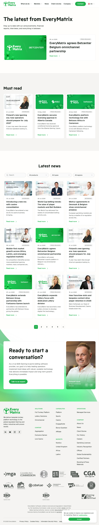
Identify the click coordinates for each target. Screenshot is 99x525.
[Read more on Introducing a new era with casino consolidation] (18, 202)
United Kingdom (61, 447)
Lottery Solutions (41, 416)
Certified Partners (83, 458)
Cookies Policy (34, 521)
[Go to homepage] (9, 4)
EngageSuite (60, 424)
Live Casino (39, 439)
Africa (58, 451)
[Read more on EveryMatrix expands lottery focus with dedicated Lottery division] (49, 296)
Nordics (58, 443)
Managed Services (83, 412)
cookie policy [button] (83, 515)
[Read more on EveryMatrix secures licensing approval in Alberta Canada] (49, 116)
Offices (79, 451)
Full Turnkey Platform (42, 412)
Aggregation (39, 431)
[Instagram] (15, 432)
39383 (63, 508)
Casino (58, 420)
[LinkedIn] (5, 432)
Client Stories (81, 431)
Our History (81, 435)
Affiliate (58, 432)
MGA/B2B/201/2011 (61, 510)
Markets (37, 4)
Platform (59, 412)
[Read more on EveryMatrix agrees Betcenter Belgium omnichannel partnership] (49, 47)
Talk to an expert (18, 382)
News (47, 4)
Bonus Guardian (61, 428)
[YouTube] (10, 432)
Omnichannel (39, 420)
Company (67, 4)
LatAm (58, 454)
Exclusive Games (41, 435)
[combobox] (38, 175)
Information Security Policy (49, 521)
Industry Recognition (84, 447)
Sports (58, 416)
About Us (80, 423)
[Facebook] (19, 432)
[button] (87, 385)
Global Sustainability (84, 454)
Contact (80, 4)
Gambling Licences (83, 443)
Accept (79, 519)
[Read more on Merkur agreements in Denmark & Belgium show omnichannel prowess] (80, 202)
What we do (25, 4)
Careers (79, 439)
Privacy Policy (24, 521)
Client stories (56, 4)
